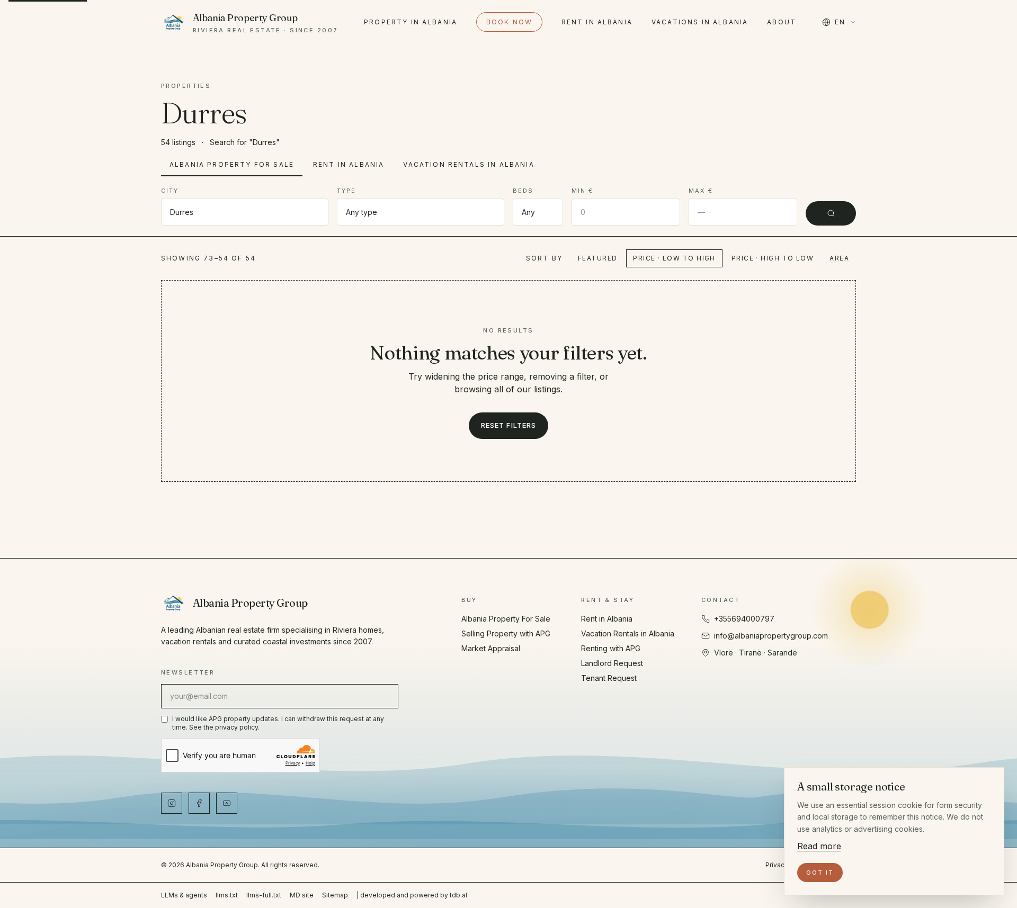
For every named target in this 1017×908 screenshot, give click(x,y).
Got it (820, 872)
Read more (819, 846)
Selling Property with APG (505, 633)
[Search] (831, 213)
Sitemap (335, 895)
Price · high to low (772, 258)
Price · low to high (674, 258)
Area (839, 258)
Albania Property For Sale (232, 164)
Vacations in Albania (700, 22)
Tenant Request (609, 677)
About (781, 22)
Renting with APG (610, 648)
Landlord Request (612, 663)
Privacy (776, 865)
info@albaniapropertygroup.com (771, 635)
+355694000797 (744, 618)
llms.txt (227, 895)
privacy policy (236, 727)
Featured (598, 258)
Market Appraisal (490, 648)
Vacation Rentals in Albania (468, 164)
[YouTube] (226, 803)
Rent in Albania (596, 22)
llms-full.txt (263, 895)
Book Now (509, 22)
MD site (302, 895)
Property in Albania (410, 22)
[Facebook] (199, 803)
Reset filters (508, 425)
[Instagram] (171, 803)
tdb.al (458, 895)
